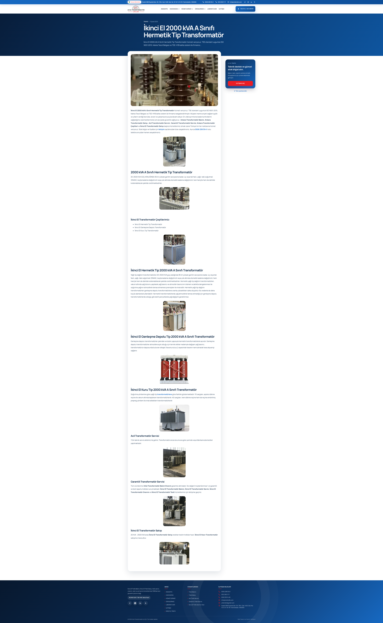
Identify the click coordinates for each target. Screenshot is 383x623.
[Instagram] (248, 2)
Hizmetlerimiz (186, 9)
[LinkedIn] (251, 2)
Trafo (146, 21)
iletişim (161, 129)
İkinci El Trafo (171, 611)
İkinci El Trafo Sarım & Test (196, 605)
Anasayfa (164, 9)
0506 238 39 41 (209, 2)
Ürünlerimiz (199, 9)
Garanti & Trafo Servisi (195, 601)
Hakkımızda (174, 9)
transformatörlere (164, 394)
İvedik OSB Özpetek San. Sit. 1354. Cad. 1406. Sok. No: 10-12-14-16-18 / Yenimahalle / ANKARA (237, 606)
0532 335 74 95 (225, 597)
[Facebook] (245, 2)
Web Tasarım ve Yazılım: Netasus (246, 619)
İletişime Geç (240, 83)
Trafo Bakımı (192, 592)
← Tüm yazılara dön (240, 91)
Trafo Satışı (192, 595)
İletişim (221, 9)
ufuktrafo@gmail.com (227, 603)
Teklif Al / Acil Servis (246, 9)
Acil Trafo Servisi (194, 598)
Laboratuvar (212, 9)
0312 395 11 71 (222, 2)
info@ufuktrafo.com (236, 2)
